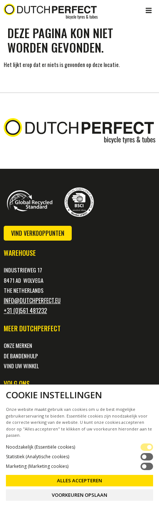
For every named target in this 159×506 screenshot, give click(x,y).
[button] (148, 10)
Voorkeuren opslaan (79, 495)
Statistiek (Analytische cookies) (37, 457)
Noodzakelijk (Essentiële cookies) (40, 447)
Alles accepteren (79, 480)
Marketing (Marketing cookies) (37, 466)
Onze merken (18, 345)
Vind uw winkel (21, 366)
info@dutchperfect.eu (32, 300)
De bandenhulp (21, 356)
